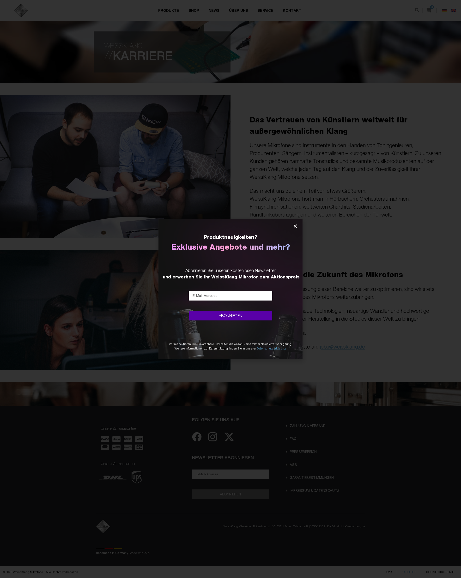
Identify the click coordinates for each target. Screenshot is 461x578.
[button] (295, 226)
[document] (230, 289)
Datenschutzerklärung (271, 348)
